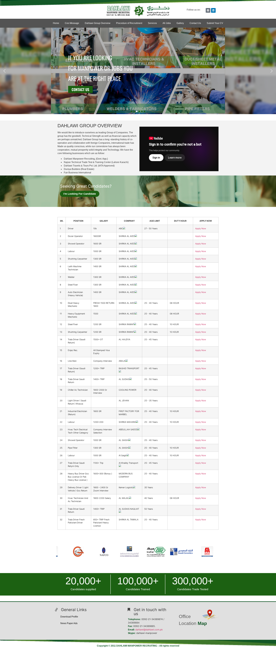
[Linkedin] (213, 10)
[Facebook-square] (208, 10)
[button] (4, 71)
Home (56, 23)
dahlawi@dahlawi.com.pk (149, 629)
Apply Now (200, 228)
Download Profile (69, 616)
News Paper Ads (68, 623)
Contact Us (195, 23)
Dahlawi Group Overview (97, 23)
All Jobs (167, 23)
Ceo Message (72, 23)
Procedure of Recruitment (129, 23)
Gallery (180, 23)
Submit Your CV (215, 23)
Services (152, 23)
